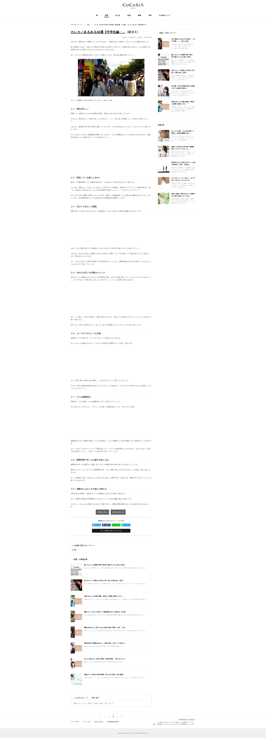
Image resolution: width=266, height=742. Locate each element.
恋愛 (106, 15)
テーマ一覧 (86, 721)
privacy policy (98, 721)
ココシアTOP (75, 721)
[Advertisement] (111, 155)
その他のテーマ (164, 15)
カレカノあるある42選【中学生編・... (98, 32)
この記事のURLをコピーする (111, 530)
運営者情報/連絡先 (113, 721)
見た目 (117, 15)
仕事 (150, 15)
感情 (139, 15)
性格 (129, 15)
